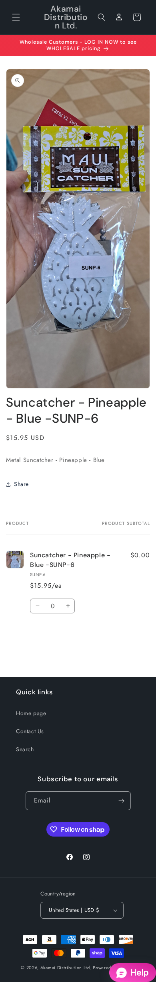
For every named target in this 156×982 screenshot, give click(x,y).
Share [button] (21, 484)
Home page (31, 713)
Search (25, 749)
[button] (16, 17)
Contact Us (30, 731)
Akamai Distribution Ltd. (66, 967)
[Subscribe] (121, 800)
